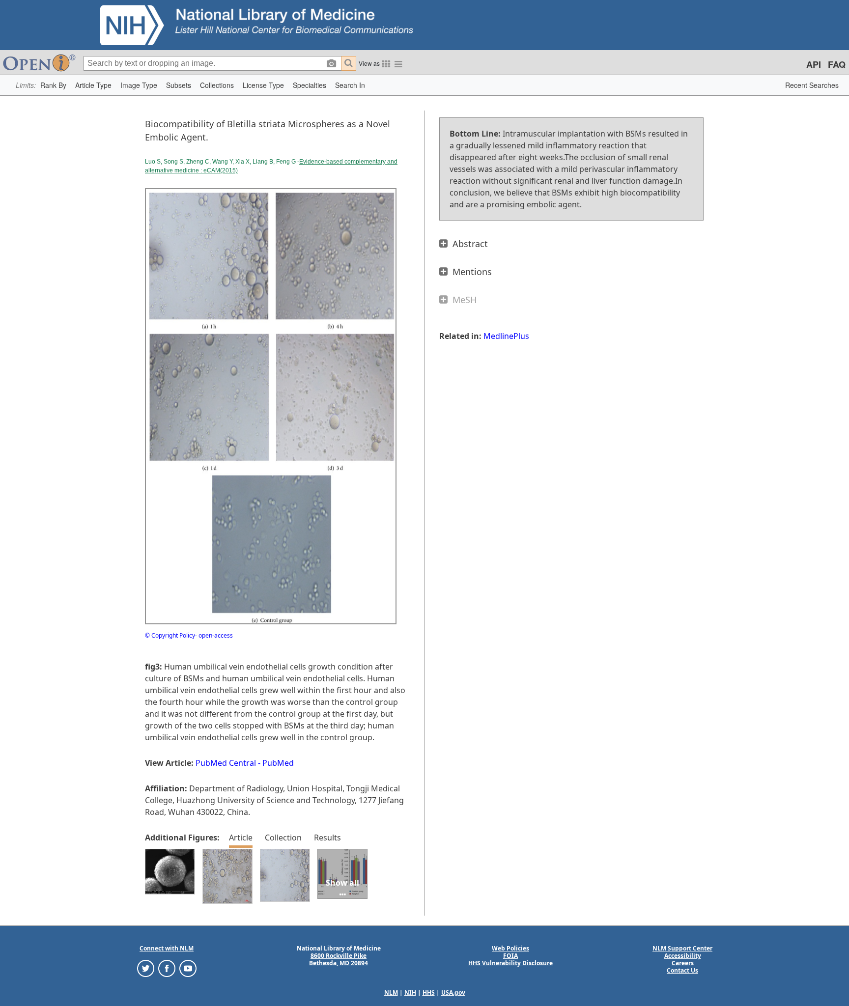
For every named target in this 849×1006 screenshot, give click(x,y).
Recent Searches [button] (812, 85)
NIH (410, 992)
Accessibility (682, 955)
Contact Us (682, 970)
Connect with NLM (167, 948)
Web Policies (510, 948)
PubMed (278, 762)
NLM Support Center (682, 948)
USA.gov (453, 992)
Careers (683, 963)
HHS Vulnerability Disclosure (510, 963)
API (813, 64)
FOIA (510, 955)
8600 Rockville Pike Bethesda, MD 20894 (338, 959)
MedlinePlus (506, 336)
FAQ (837, 64)
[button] (53, 85)
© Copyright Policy (170, 635)
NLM (391, 992)
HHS (429, 992)
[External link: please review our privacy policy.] (145, 968)
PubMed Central (226, 762)
